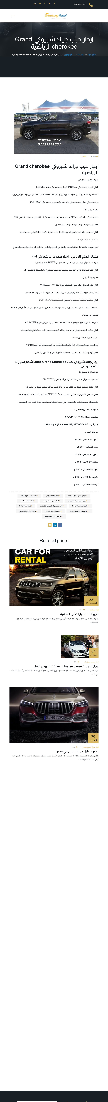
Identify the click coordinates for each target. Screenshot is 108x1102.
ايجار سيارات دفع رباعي (51, 501)
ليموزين (83, 156)
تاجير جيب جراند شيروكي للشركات (51, 506)
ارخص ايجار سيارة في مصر (77, 496)
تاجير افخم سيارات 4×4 (79, 506)
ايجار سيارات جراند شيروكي (77, 501)
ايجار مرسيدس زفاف (91, 662)
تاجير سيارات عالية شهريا (78, 511)
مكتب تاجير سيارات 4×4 (53, 516)
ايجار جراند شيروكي (52, 496)
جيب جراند (86, 232)
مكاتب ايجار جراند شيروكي (27, 511)
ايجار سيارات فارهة (27, 501)
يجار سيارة (93, 179)
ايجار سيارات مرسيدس (91, 747)
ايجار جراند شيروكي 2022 (29, 496)
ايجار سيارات (88, 292)
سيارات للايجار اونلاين (53, 511)
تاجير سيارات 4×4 (25, 506)
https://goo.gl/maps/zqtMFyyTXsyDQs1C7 (66, 424)
